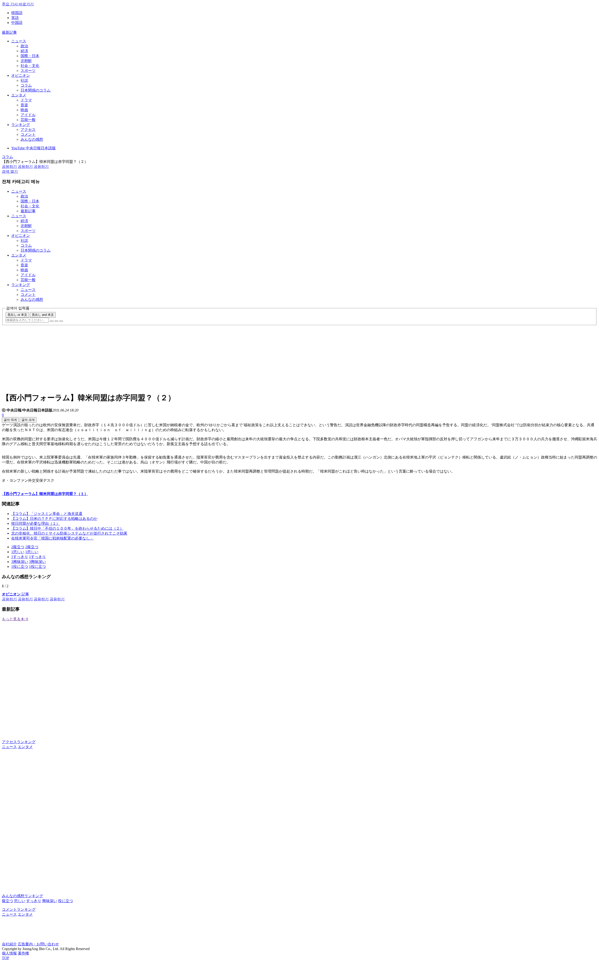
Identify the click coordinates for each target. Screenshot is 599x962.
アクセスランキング (19, 742)
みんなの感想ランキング (22, 896)
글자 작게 (10, 420)
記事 (15, 594)
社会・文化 (30, 66)
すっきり (33, 901)
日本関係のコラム (36, 90)
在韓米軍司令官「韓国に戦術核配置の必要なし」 (52, 538)
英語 (15, 18)
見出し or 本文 (17, 314)
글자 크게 (28, 420)
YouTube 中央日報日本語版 (33, 148)
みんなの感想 (32, 139)
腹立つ (7, 901)
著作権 (23, 953)
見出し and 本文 (43, 314)
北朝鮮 (26, 61)
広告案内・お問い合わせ (38, 944)
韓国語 (16, 13)
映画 (24, 110)
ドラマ (26, 100)
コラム (26, 85)
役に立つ (65, 901)
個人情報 (9, 953)
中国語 (16, 23)
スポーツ (28, 71)
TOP (5, 958)
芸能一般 (28, 120)
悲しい (19, 901)
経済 (24, 51)
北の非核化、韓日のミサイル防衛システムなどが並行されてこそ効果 (69, 533)
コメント (28, 134)
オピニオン (20, 75)
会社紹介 (9, 944)
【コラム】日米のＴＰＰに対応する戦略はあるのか (54, 519)
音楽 (24, 105)
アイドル (28, 115)
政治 (24, 46)
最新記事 (9, 32)
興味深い (49, 901)
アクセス (28, 130)
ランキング (20, 125)
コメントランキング (19, 909)
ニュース (18, 41)
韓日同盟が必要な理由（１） (35, 523)
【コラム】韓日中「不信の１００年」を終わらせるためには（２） (67, 528)
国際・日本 (30, 56)
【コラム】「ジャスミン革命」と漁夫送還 (46, 514)
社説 (24, 80)
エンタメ (18, 95)
